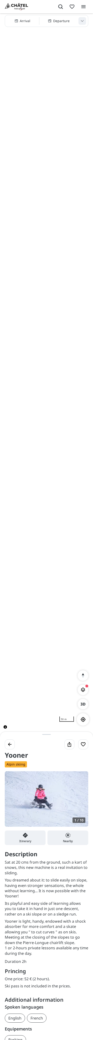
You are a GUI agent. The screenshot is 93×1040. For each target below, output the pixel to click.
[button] (46, 21)
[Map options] (83, 690)
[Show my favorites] (72, 7)
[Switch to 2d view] (83, 704)
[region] (46, 375)
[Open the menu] (83, 6)
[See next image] (79, 802)
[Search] (60, 6)
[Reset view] (83, 675)
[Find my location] (83, 719)
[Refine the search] (82, 21)
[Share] (69, 744)
